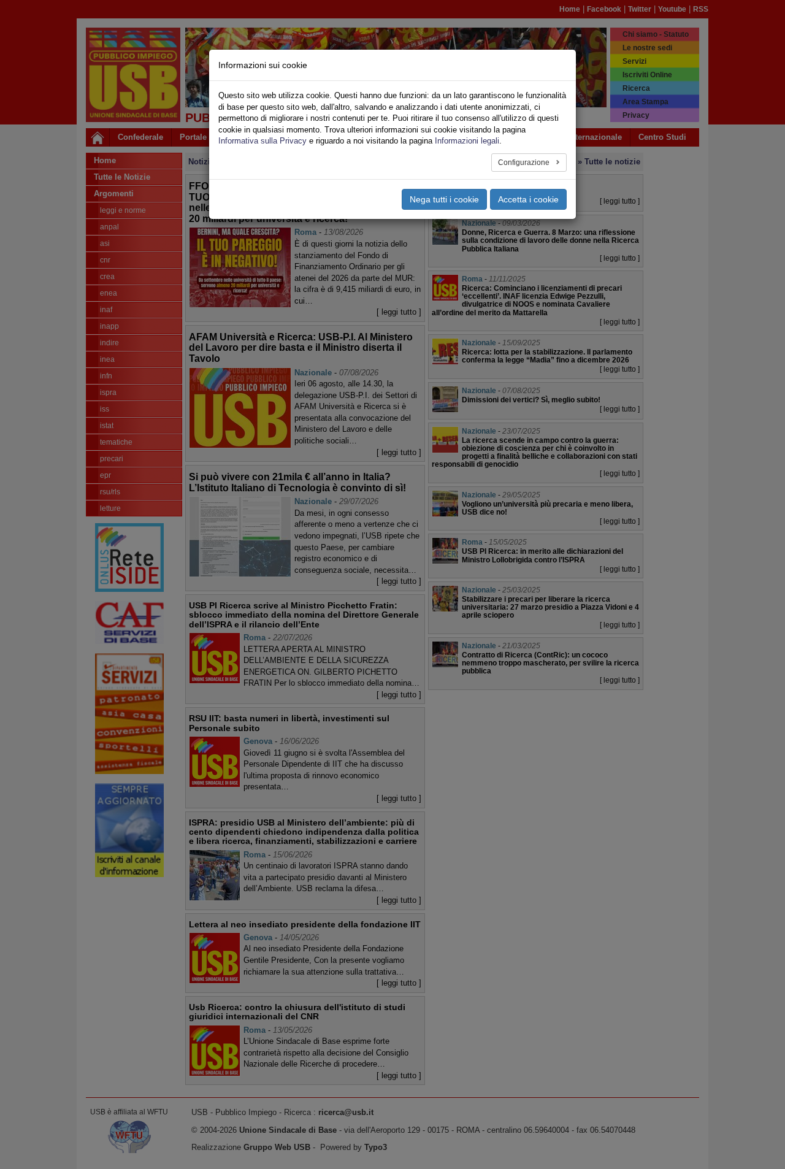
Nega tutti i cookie (444, 199)
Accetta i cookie (528, 199)
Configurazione (524, 162)
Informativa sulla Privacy (262, 140)
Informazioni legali (467, 140)
